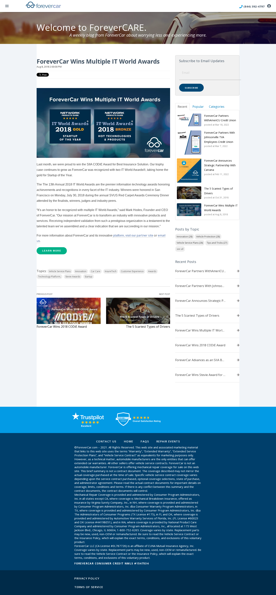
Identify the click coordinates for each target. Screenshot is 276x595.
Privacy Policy (87, 578)
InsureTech (110, 271)
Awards (152, 271)
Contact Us (106, 441)
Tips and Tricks (217, 242)
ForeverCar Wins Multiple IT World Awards (200, 330)
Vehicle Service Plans (60, 271)
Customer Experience (132, 271)
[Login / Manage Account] (269, 6)
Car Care (95, 271)
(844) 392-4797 (254, 6)
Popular (198, 107)
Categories (216, 107)
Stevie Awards (72, 276)
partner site (144, 235)
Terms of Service (88, 587)
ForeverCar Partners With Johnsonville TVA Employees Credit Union (200, 286)
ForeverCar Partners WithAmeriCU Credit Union (200, 271)
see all (180, 249)
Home (128, 441)
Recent (182, 107)
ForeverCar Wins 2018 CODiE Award (62, 327)
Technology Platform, (49, 276)
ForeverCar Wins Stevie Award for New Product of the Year (200, 375)
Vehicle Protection (208, 236)
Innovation (80, 271)
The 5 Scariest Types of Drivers (148, 327)
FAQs (145, 441)
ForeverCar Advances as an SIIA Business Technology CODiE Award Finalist (200, 360)
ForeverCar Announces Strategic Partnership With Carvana (200, 300)
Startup (88, 276)
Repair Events (168, 441)
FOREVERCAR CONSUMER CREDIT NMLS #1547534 (111, 563)
